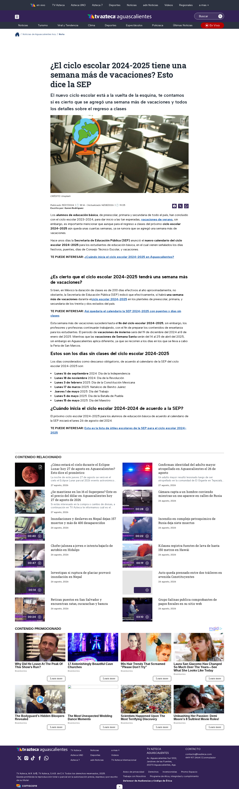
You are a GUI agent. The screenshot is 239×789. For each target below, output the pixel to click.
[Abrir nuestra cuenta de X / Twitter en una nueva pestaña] (19, 758)
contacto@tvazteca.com (198, 754)
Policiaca (157, 25)
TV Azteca (58, 5)
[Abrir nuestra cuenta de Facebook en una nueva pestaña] (39, 758)
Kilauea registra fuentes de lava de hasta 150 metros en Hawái (188, 548)
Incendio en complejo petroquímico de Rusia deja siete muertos (186, 521)
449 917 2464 (192, 757)
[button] (119, 786)
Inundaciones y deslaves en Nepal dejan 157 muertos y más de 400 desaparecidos (83, 521)
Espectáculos (134, 25)
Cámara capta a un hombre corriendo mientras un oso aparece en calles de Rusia (190, 494)
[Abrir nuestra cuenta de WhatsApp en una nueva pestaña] (46, 758)
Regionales (186, 5)
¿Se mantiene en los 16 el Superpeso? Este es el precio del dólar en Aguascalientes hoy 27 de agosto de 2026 (84, 496)
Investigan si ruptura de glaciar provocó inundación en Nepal (81, 575)
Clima (91, 25)
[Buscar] (220, 16)
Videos (168, 5)
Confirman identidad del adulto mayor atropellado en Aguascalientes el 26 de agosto (187, 469)
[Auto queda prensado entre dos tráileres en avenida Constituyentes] (137, 583)
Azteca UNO (78, 5)
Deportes (114, 5)
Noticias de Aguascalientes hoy (39, 34)
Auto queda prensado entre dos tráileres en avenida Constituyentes (190, 575)
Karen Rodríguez (74, 208)
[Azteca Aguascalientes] (119, 16)
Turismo (43, 25)
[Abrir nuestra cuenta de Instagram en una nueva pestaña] (26, 758)
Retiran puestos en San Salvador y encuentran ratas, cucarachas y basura (79, 602)
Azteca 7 (97, 5)
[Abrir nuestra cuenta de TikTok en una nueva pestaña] (33, 758)
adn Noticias (150, 5)
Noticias (132, 5)
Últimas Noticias (183, 25)
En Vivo (214, 25)
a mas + (204, 5)
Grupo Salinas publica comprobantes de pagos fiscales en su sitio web (187, 602)
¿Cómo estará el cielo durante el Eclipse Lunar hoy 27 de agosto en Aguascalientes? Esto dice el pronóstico (83, 469)
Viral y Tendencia (68, 25)
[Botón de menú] (17, 16)
